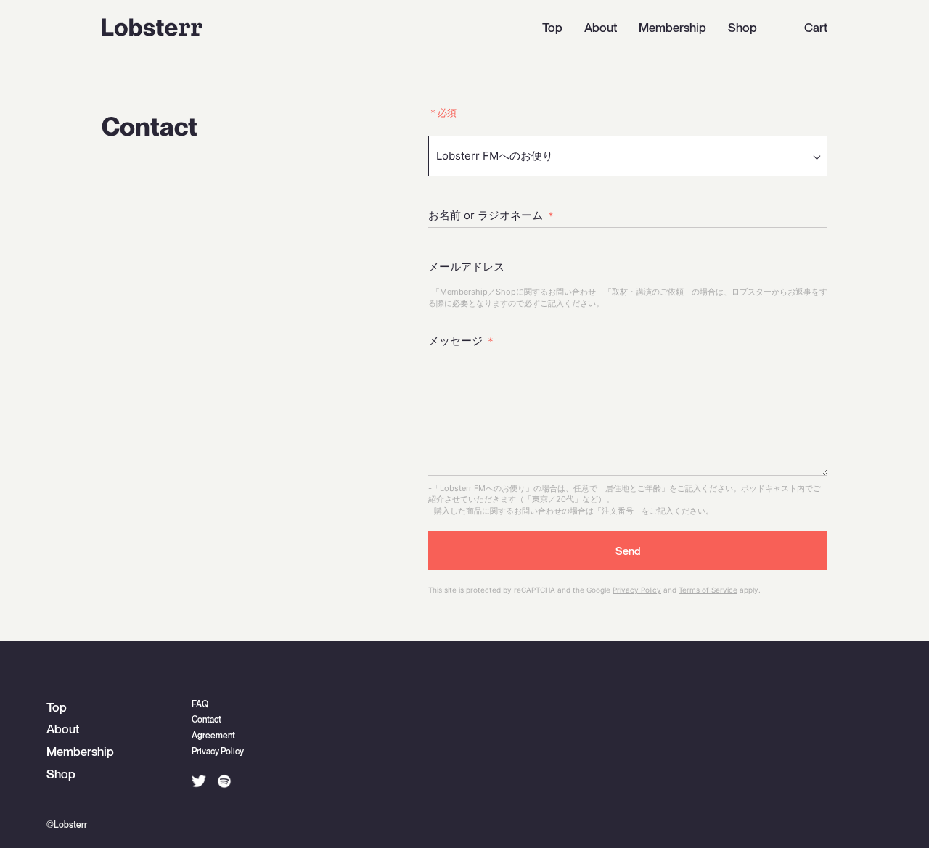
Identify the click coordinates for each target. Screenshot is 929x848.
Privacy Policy (637, 589)
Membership (672, 28)
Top (552, 28)
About (600, 28)
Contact (206, 720)
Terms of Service (708, 589)
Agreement (213, 736)
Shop (742, 28)
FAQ (200, 704)
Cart (815, 28)
